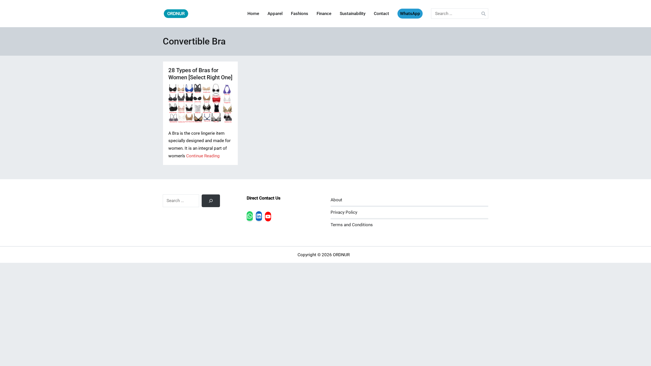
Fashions (299, 13)
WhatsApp (410, 13)
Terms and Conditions (352, 224)
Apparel (275, 13)
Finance (324, 13)
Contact (381, 13)
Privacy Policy (344, 212)
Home (253, 13)
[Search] (211, 200)
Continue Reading (203, 156)
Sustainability (352, 13)
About (336, 199)
